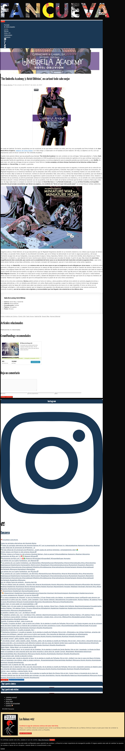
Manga (6, 31)
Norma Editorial (55, 316)
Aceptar (52, 740)
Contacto (9, 699)
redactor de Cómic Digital (24, 150)
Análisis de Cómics (11, 316)
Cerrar (3, 748)
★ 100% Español (9, 27)
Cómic (6, 29)
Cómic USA (22, 316)
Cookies (8, 705)
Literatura (7, 37)
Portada (6, 25)
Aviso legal (9, 701)
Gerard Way (45, 316)
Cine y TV (7, 33)
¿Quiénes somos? (11, 697)
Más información (43, 740)
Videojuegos (8, 35)
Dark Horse (30, 316)
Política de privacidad (13, 703)
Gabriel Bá (37, 316)
